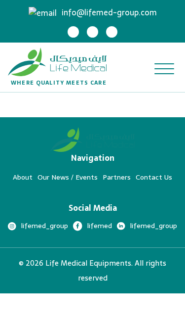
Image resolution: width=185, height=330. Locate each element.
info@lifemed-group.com (109, 12)
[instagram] (73, 32)
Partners (117, 177)
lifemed (99, 225)
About (23, 177)
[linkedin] (111, 32)
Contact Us (154, 177)
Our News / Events (67, 177)
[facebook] (92, 32)
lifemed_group (44, 225)
